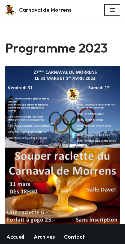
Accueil (15, 236)
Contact (74, 236)
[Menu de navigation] (112, 10)
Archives (44, 236)
